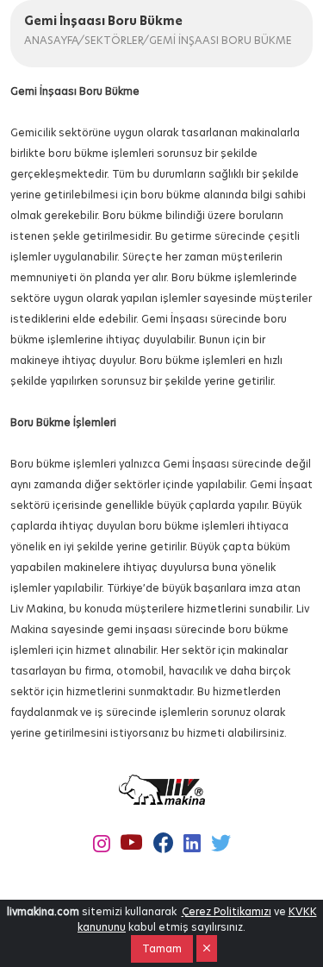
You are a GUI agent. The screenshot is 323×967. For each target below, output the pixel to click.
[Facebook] (163, 843)
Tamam (162, 948)
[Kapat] (206, 948)
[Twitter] (221, 843)
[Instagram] (101, 844)
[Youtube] (132, 843)
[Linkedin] (192, 844)
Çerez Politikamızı (226, 911)
